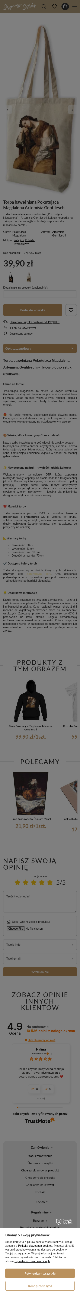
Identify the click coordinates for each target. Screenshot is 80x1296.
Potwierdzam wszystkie (40, 1273)
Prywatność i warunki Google (32, 1261)
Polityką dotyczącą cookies (35, 1245)
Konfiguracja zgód (40, 1286)
